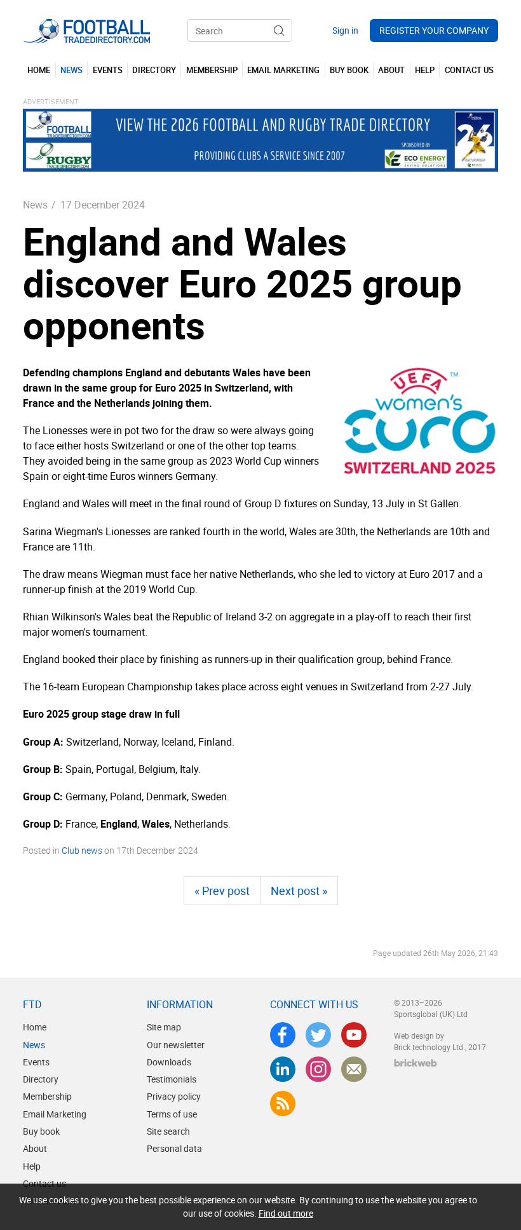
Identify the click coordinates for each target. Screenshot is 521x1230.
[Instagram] (318, 1069)
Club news (82, 850)
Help (32, 1166)
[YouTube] (354, 1035)
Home (34, 1027)
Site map (164, 1027)
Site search (168, 1131)
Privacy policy (174, 1096)
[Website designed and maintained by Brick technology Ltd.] (415, 1063)
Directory (40, 1079)
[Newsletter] (354, 1069)
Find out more (286, 1213)
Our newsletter (176, 1045)
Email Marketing (54, 1114)
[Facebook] (283, 1035)
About (35, 1148)
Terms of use (172, 1114)
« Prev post (222, 890)
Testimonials (171, 1079)
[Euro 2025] (419, 421)
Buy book (41, 1131)
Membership (47, 1096)
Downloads (169, 1062)
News (35, 205)
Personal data (174, 1148)
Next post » (299, 890)
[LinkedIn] (283, 1069)
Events (36, 1062)
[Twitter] (318, 1035)
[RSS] (283, 1103)
